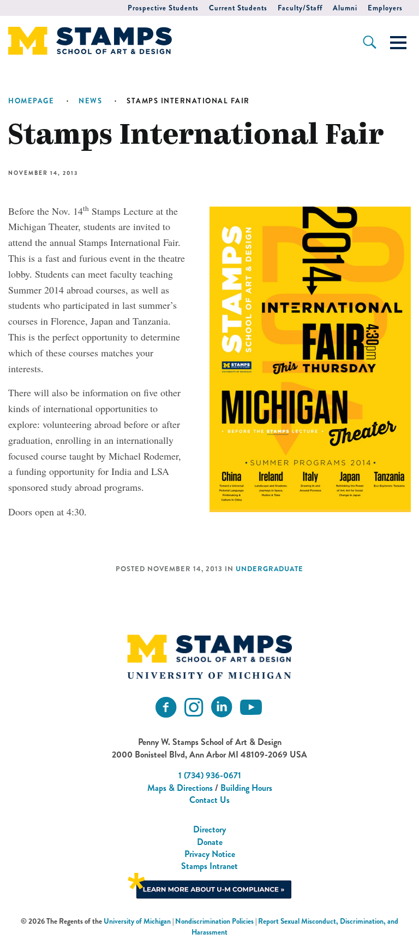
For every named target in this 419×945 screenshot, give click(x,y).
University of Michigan (137, 921)
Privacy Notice (209, 854)
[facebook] (165, 707)
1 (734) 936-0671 (209, 775)
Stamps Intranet (209, 866)
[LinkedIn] (221, 707)
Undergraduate (269, 569)
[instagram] (193, 707)
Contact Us (209, 800)
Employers (385, 8)
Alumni (345, 8)
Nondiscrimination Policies (214, 921)
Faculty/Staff (300, 8)
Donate (210, 842)
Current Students (238, 8)
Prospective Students (163, 8)
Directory (209, 829)
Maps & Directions (180, 788)
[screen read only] (398, 42)
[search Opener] (369, 42)
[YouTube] (251, 707)
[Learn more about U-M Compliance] (209, 884)
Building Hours (246, 788)
